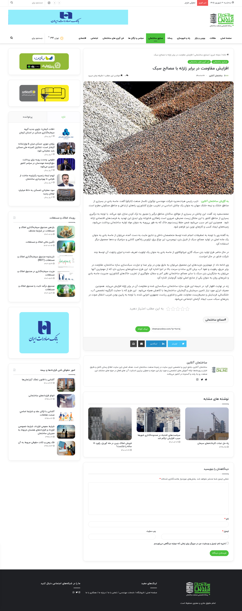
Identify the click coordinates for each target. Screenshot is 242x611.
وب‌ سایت (151, 531)
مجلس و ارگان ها (136, 38)
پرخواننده (27, 117)
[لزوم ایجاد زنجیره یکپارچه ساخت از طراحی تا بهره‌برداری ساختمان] (66, 180)
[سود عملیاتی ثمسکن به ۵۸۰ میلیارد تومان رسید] (66, 195)
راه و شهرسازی (183, 38)
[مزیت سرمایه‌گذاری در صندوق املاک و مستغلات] (66, 276)
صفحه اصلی (225, 38)
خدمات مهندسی (126, 592)
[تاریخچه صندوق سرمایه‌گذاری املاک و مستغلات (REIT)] (66, 261)
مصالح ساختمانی (214, 320)
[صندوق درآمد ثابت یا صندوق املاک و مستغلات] (66, 291)
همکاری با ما (91, 592)
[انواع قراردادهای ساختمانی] (66, 401)
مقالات (213, 38)
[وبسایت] (205, 380)
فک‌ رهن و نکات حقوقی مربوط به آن (36, 442)
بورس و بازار (200, 38)
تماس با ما (112, 592)
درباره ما (102, 592)
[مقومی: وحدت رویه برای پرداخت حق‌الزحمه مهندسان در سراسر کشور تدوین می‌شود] (66, 164)
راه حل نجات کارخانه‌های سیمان (213, 443)
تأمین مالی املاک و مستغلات (40, 242)
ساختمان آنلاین (216, 75)
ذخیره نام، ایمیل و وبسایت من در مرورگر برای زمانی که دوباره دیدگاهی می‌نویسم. (190, 543)
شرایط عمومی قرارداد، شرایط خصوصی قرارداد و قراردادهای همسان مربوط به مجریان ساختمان (36, 430)
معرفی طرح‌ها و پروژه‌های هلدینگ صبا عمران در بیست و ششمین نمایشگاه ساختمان (157, 2)
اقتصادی (82, 38)
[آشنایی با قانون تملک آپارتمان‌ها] (66, 385)
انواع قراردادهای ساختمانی (41, 395)
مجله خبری (215, 54)
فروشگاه (140, 592)
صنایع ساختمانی (155, 38)
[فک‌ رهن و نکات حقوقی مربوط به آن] (66, 448)
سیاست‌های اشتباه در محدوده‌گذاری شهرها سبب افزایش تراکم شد (159, 437)
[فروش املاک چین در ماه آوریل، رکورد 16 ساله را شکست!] (110, 423)
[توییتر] (201, 380)
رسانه (169, 38)
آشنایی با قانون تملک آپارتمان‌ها (38, 379)
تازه (63, 117)
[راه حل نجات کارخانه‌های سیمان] (207, 423)
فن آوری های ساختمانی (113, 38)
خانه (224, 54)
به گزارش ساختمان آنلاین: (215, 201)
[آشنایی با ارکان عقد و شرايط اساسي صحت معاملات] (66, 416)
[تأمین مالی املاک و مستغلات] (66, 247)
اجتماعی (94, 38)
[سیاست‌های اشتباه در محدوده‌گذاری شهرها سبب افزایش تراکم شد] (158, 419)
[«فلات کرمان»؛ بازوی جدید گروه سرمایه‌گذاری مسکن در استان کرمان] (66, 134)
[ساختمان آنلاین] (221, 20)
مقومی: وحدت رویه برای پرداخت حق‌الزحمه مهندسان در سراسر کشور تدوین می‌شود (37, 163)
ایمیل (225, 531)
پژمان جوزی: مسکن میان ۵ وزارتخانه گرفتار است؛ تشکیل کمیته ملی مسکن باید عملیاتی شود (35, 147)
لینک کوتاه (143, 329)
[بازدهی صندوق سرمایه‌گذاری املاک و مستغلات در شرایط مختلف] (66, 232)
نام (226, 518)
